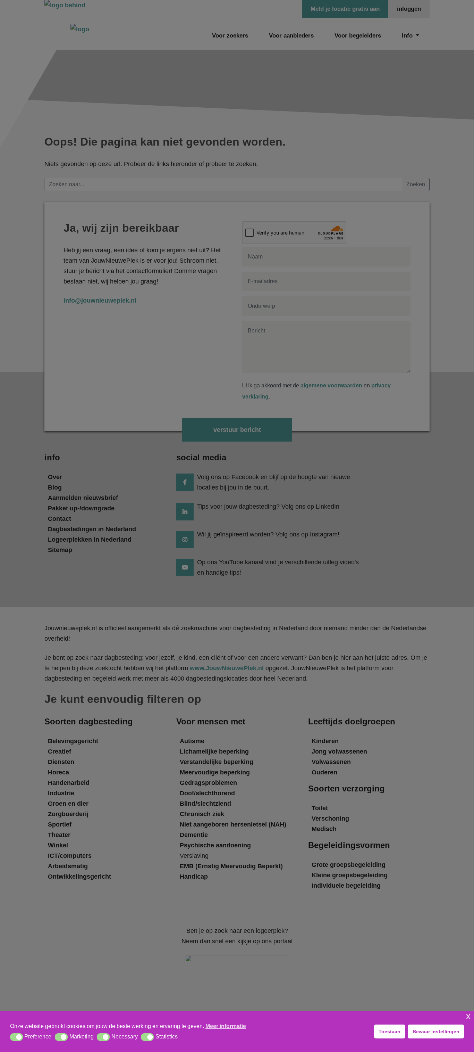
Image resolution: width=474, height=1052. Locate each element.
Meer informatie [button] (225, 1026)
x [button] (468, 1016)
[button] (16, 1037)
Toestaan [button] (389, 1031)
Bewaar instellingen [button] (436, 1031)
